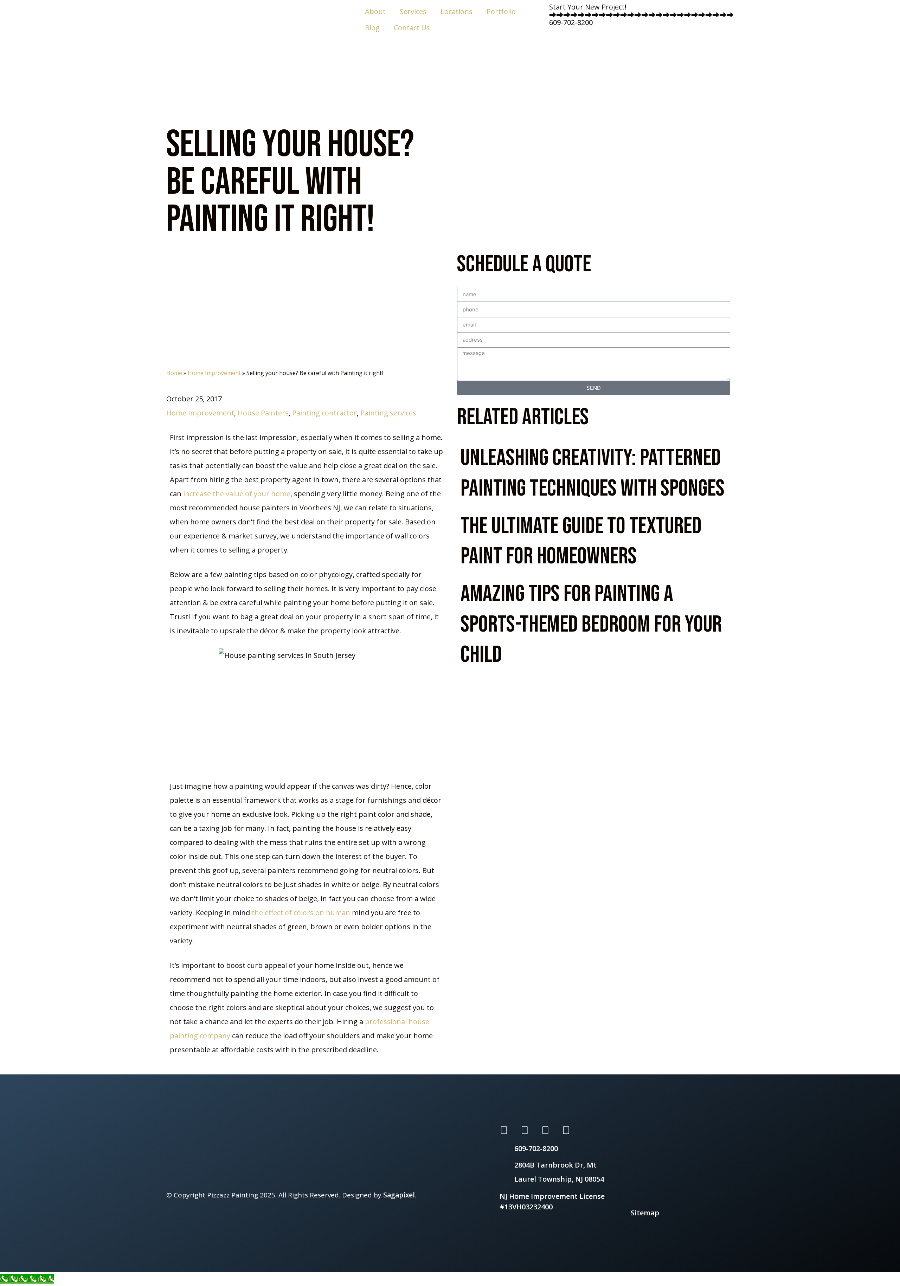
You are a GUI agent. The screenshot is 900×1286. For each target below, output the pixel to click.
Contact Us (412, 27)
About (375, 11)
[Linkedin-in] (566, 1130)
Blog (372, 27)
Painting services (388, 413)
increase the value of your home (236, 493)
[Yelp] (504, 1130)
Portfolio (501, 11)
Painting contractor (324, 413)
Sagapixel (399, 1195)
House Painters (263, 413)
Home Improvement (214, 373)
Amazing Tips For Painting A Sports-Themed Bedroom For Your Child (591, 624)
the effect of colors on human (300, 912)
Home (174, 373)
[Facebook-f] (525, 1130)
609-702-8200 (571, 22)
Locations (456, 11)
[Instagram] (545, 1130)
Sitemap (645, 1212)
